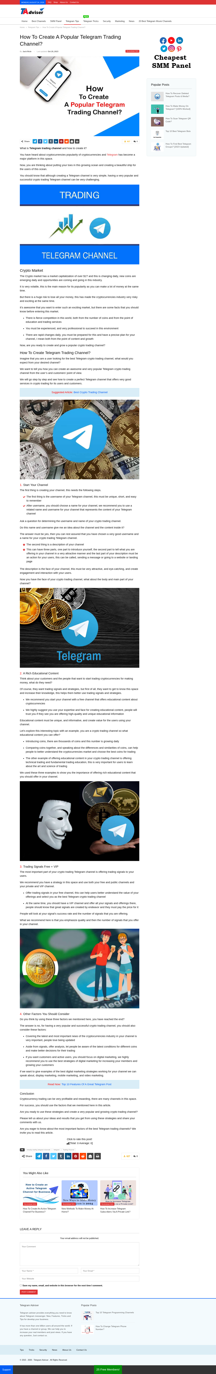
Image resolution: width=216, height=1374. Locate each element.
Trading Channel (68, 1150)
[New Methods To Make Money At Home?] (80, 1192)
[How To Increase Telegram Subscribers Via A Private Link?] (118, 1192)
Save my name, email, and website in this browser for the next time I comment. (62, 1285)
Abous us (66, 1350)
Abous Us (64, 2)
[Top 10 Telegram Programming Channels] (87, 1315)
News (131, 21)
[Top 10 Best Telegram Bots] (157, 134)
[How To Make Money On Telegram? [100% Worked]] (157, 109)
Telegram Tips (72, 21)
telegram (57, 1150)
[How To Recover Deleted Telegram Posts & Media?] (157, 96)
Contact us (74, 2)
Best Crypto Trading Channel (91, 392)
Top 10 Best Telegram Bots (178, 131)
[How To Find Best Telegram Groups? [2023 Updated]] (157, 147)
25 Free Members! (108, 1369)
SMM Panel (55, 21)
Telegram (112, 154)
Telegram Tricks (91, 20)
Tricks (31, 1350)
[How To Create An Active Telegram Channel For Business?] (41, 1192)
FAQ (49, 2)
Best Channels (39, 21)
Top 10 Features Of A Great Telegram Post (86, 1084)
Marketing (120, 21)
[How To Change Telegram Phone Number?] (87, 1329)
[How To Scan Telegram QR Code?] (157, 121)
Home (24, 21)
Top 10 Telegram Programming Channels (115, 1312)
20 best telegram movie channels (155, 21)
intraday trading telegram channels (38, 1150)
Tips (22, 1350)
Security (107, 21)
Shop (55, 2)
